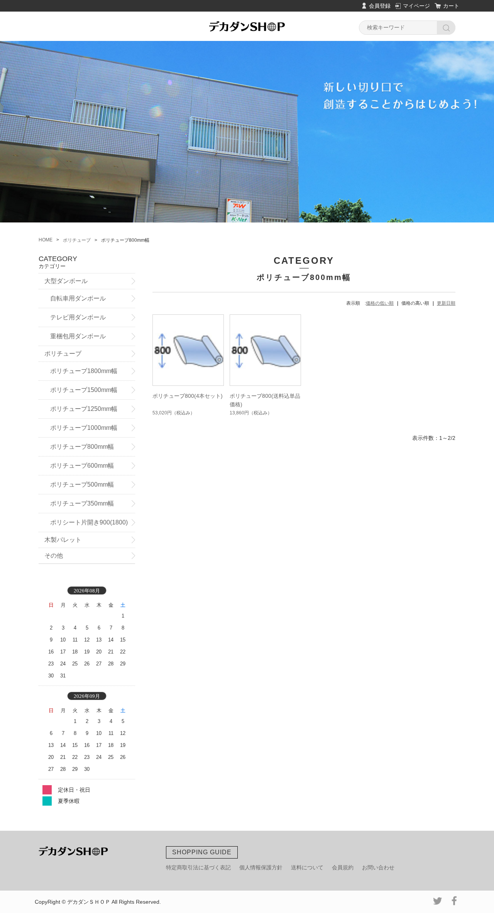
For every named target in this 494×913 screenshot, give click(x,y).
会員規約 (343, 867)
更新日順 (446, 303)
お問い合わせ (378, 867)
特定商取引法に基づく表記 (198, 867)
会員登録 (380, 6)
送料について (307, 867)
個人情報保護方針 (261, 867)
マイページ (416, 6)
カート (451, 6)
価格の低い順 (380, 303)
